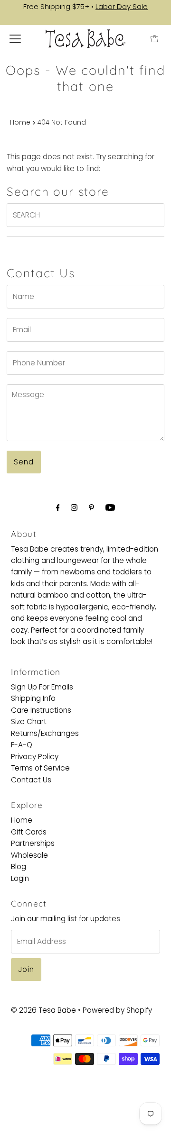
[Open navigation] (15, 38)
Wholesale (29, 855)
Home (20, 122)
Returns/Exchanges (45, 733)
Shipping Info (33, 698)
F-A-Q (21, 745)
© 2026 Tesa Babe (43, 1010)
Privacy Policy (34, 757)
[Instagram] (74, 507)
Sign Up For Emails (42, 687)
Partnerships (33, 843)
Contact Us (31, 780)
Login (20, 878)
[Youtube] (110, 507)
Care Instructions (41, 710)
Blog (18, 866)
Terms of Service (40, 768)
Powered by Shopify (117, 1010)
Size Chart (29, 721)
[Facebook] (58, 507)
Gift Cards (29, 832)
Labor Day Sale (121, 6)
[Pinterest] (91, 507)
